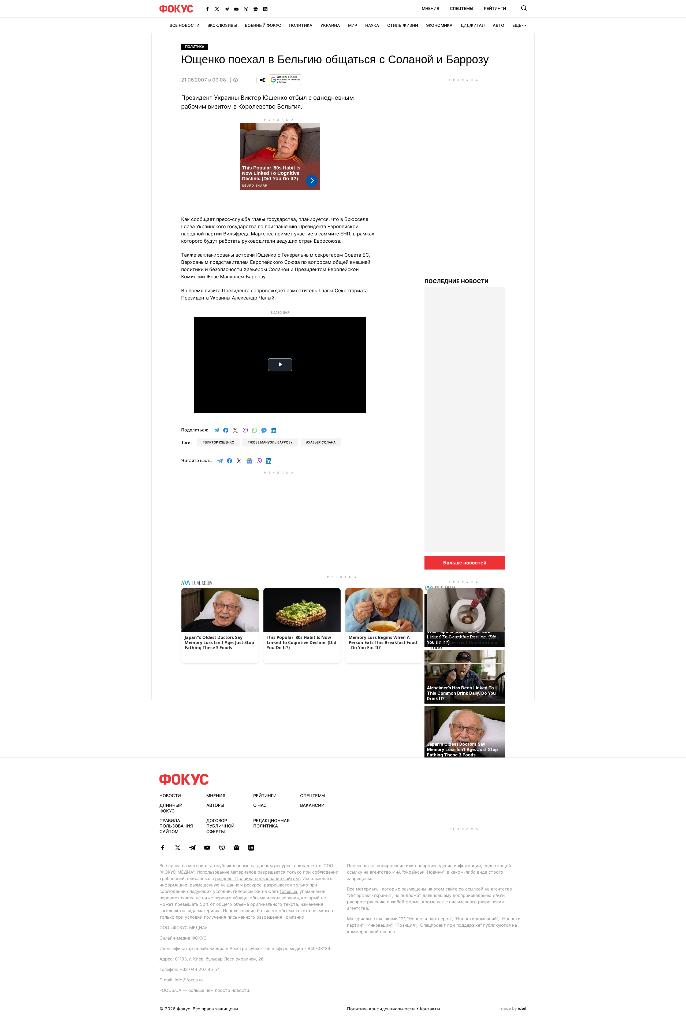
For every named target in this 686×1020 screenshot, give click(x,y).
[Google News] (255, 9)
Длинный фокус (170, 808)
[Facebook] (207, 9)
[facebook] (163, 847)
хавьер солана (321, 442)
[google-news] (236, 847)
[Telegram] (227, 9)
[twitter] (178, 847)
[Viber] (246, 9)
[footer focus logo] (184, 779)
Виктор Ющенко (219, 442)
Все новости (184, 25)
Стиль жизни (402, 25)
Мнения (430, 8)
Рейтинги (495, 8)
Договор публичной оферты (220, 826)
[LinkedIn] (265, 9)
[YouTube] (236, 9)
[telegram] (192, 847)
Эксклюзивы (222, 25)
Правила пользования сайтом (176, 826)
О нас (260, 805)
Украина (330, 25)
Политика (300, 25)
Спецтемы (461, 8)
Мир (352, 25)
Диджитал (473, 25)
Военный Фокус (263, 25)
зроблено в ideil (513, 1009)
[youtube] (207, 847)
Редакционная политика (271, 823)
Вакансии (312, 805)
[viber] (222, 847)
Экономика (439, 25)
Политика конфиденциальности (381, 1008)
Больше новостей (464, 563)
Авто (498, 25)
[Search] (523, 8)
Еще (516, 25)
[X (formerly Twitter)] (217, 9)
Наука (372, 25)
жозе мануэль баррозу (271, 442)
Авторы (215, 805)
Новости (170, 795)
